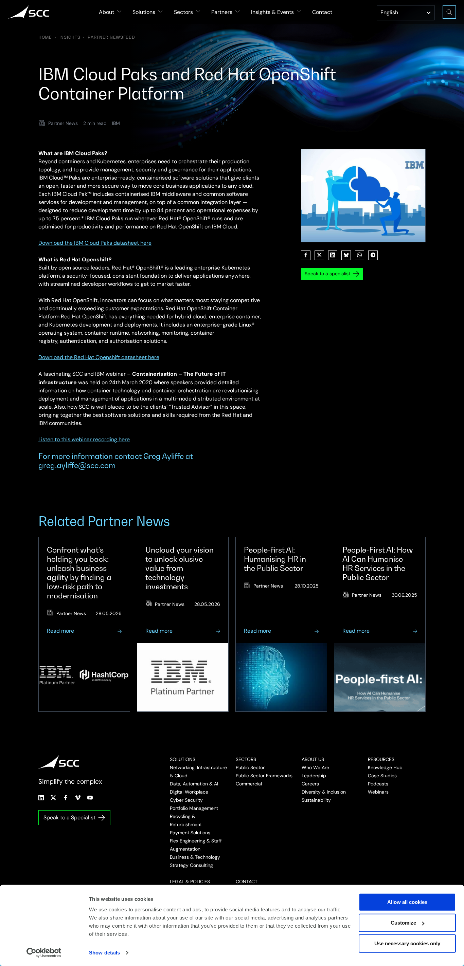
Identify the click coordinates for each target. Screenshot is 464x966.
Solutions (182, 759)
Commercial (249, 784)
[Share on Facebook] (305, 255)
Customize (403, 923)
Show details (104, 952)
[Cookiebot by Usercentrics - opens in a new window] (44, 953)
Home (45, 37)
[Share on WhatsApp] (359, 255)
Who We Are (315, 767)
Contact (322, 12)
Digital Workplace (189, 792)
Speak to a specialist (327, 274)
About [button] (106, 12)
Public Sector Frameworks (264, 776)
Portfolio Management (194, 808)
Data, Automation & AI (194, 784)
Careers (310, 784)
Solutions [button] (143, 12)
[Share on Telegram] (373, 255)
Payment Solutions (190, 833)
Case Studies (382, 776)
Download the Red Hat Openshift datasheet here (98, 357)
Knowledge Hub (385, 767)
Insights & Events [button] (272, 12)
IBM (116, 123)
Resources (381, 759)
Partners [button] (221, 12)
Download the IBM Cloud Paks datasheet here (94, 243)
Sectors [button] (183, 12)
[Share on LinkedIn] (333, 255)
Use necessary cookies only (407, 943)
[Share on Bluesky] (346, 255)
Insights (70, 37)
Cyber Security (186, 800)
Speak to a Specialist (69, 817)
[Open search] (449, 12)
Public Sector (250, 767)
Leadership (314, 776)
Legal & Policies (190, 881)
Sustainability (316, 800)
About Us (313, 759)
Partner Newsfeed (111, 37)
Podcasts (378, 784)
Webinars (378, 792)
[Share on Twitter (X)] (319, 255)
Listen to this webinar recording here (84, 439)
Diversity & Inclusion (324, 792)
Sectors (246, 759)
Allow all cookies (407, 902)
